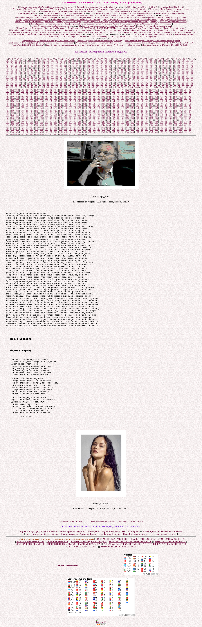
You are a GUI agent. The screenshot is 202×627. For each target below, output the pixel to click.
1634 (166, 110)
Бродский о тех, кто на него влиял (78, 30)
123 (102, 61)
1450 (31, 104)
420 (187, 69)
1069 (75, 90)
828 (167, 82)
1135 (17, 93)
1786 (146, 115)
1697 (94, 113)
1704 (127, 113)
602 (179, 75)
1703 (122, 113)
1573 (60, 108)
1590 (142, 108)
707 (48, 79)
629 (102, 76)
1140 (41, 93)
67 (85, 59)
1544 (108, 107)
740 (183, 79)
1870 (175, 118)
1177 (31, 94)
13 (48, 58)
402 (114, 69)
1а (9, 58)
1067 (65, 90)
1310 (108, 99)
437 (69, 70)
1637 (180, 110)
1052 (180, 89)
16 (66, 58)
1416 (55, 103)
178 (138, 62)
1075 (103, 90)
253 (69, 65)
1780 (118, 115)
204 (57, 63)
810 (93, 82)
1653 (70, 111)
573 (61, 75)
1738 (103, 114)
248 (48, 65)
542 (122, 73)
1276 (132, 97)
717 (89, 79)
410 (147, 69)
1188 (84, 94)
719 (97, 79)
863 (122, 83)
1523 (7, 107)
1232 (108, 96)
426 (24, 70)
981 (40, 87)
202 (48, 63)
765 (97, 80)
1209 (185, 94)
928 (12, 86)
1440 (170, 103)
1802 (36, 117)
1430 (122, 103)
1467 (113, 104)
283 (192, 65)
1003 (132, 87)
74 (109, 59)
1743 (127, 114)
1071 (84, 90)
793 (24, 82)
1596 (170, 108)
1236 (127, 96)
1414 (46, 103)
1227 (84, 96)
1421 (79, 103)
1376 (51, 101)
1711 (161, 113)
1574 (65, 108)
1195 (118, 94)
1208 (180, 94)
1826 (151, 117)
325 (175, 66)
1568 (36, 108)
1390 (118, 101)
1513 (146, 106)
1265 (79, 97)
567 (36, 75)
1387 (103, 101)
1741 (118, 114)
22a (102, 58)
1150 (89, 93)
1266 (84, 97)
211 (85, 63)
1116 (113, 92)
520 (32, 73)
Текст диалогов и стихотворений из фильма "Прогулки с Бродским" (85, 32)
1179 (41, 94)
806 (77, 82)
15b (62, 58)
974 (12, 87)
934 (36, 86)
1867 (161, 118)
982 (44, 87)
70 (96, 59)
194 (16, 63)
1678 (190, 111)
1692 (70, 113)
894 (61, 85)
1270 (103, 97)
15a (59, 58)
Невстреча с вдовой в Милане (46, 15)
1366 (190, 100)
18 (73, 58)
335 (28, 68)
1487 (22, 106)
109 (44, 61)
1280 (151, 97)
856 (93, 83)
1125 (156, 92)
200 (40, 63)
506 (163, 72)
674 (97, 78)
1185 (70, 94)
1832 (180, 117)
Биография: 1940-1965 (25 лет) (145, 7)
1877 (22, 120)
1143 (55, 93)
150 (24, 62)
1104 (55, 92)
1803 (41, 117)
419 (183, 69)
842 (36, 83)
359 (126, 68)
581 (93, 75)
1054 (190, 89)
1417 (60, 103)
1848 (70, 118)
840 (28, 83)
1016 (7, 89)
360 (130, 68)
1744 (132, 114)
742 (192, 79)
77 (119, 59)
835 (7, 83)
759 (73, 80)
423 (12, 70)
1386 (98, 101)
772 (126, 80)
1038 (113, 89)
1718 (7, 114)
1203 (156, 94)
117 (77, 61)
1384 (89, 101)
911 (130, 85)
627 (93, 76)
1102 (46, 92)
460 (163, 70)
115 (69, 61)
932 (28, 86)
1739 (108, 114)
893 (57, 85)
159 (61, 62)
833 (187, 82)
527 (61, 73)
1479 (170, 104)
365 (151, 68)
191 (192, 62)
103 (20, 61)
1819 (118, 117)
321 (96, 34)
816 (118, 82)
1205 (166, 94)
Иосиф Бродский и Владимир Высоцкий (76, 15)
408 (138, 69)
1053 (185, 89)
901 (89, 85)
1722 (27, 114)
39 (176, 58)
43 (190, 58)
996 (102, 87)
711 (65, 79)
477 (44, 72)
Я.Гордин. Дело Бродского (168, 11)
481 (61, 72)
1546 (118, 107)
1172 (7, 94)
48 (17, 59)
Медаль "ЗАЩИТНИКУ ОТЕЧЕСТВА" (28, 45)
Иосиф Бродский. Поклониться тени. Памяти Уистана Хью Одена (91, 24)
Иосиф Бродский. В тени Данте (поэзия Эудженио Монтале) (31, 32)
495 (118, 72)
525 (52, 73)
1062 (41, 90)
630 (106, 76)
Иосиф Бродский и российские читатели (137, 13)
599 (167, 75)
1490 (36, 106)
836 (12, 83)
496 (122, 72)
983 (48, 87)
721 (106, 79)
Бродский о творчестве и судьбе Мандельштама (50, 26)
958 (134, 86)
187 (175, 62)
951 (106, 86)
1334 (36, 100)
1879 (31, 120)
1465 (103, 104)
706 (44, 79)
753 (48, 80)
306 (97, 66)
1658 (94, 111)
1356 (142, 100)
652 (7, 78)
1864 (146, 118)
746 (20, 80)
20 (92, 58)
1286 (180, 97)
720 (102, 79)
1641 (12, 111)
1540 (89, 107)
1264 (75, 97)
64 (75, 59)
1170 (185, 93)
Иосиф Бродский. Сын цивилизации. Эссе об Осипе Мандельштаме (130, 20)
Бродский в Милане (103, 18)
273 (151, 65)
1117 (118, 92)
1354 (132, 100)
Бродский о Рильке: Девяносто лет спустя (154, 26)
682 (130, 78)
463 (175, 70)
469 (12, 72)
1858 (118, 118)
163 (77, 62)
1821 (127, 117)
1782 (127, 115)
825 (155, 82)
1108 (75, 92)
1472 (137, 104)
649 (183, 76)
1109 (79, 92)
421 (192, 69)
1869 (170, 118)
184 (163, 62)
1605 (27, 110)
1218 (41, 96)
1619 (94, 110)
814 (110, 82)
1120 (132, 92)
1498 (75, 106)
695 (187, 78)
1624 (118, 110)
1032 (84, 89)
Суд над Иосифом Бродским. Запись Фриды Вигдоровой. (132, 11)
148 (16, 62)
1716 (185, 113)
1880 (36, 120)
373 (183, 68)
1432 (132, 103)
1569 (41, 108)
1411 (31, 103)
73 (106, 59)
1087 (161, 90)
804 (69, 82)
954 (118, 86)
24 (109, 58)
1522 (190, 106)
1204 (161, 94)
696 (192, 78)
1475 (151, 104)
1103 (51, 92)
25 (113, 58)
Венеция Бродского (144, 15)
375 (192, 68)
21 (95, 58)
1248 (185, 96)
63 (72, 59)
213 (93, 63)
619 (61, 76)
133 (142, 61)
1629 (142, 110)
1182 (55, 94)
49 (20, 59)
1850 (79, 118)
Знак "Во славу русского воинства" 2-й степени (65, 45)
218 (114, 63)
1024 (46, 89)
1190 (94, 94)
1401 (170, 101)
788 (192, 80)
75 (113, 59)
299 (69, 66)
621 (69, 76)
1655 (79, 111)
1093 (190, 90)
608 (16, 76)
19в (88, 58)
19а (80, 58)
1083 (142, 90)
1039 (118, 89)
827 (163, 82)
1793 (180, 115)
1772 (79, 115)
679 (118, 78)
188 (179, 62)
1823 (137, 117)
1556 (166, 107)
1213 (17, 96)
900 (85, 85)
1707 (142, 113)
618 (57, 76)
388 (57, 69)
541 (118, 73)
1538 (79, 107)
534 (89, 73)
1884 (55, 120)
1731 (70, 114)
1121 (137, 92)
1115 (108, 92)
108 (40, 61)
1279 (146, 97)
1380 (70, 101)
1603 (17, 110)
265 (118, 65)
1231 (103, 96)
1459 (75, 104)
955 (122, 86)
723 (114, 79)
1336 (46, 100)
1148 (79, 93)
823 (147, 82)
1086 (156, 90)
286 (16, 66)
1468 (118, 104)
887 (32, 85)
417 (175, 69)
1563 (12, 108)
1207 (175, 94)
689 (163, 78)
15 (55, 58)
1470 (127, 104)
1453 (46, 104)
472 (24, 72)
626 (89, 76)
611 (28, 76)
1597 (175, 108)
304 (89, 66)
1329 (12, 100)
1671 (156, 111)
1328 (7, 100)
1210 (190, 94)
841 (32, 83)
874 (167, 83)
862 (118, 83)
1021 (31, 89)
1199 (137, 94)
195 (20, 63)
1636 (175, 110)
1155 (113, 93)
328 (67, 18)
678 (114, 78)
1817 (108, 117)
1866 (156, 118)
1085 (151, 90)
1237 (132, 96)
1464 (98, 104)
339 (44, 68)
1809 (70, 117)
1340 (65, 100)
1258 (46, 97)
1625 (122, 110)
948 (93, 86)
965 (163, 86)
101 (12, 61)
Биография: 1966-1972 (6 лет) (171, 7)
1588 (132, 108)
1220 (51, 96)
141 (92, 13)
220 (122, 63)
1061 (36, 90)
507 (167, 72)
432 (48, 70)
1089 (170, 90)
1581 (98, 108)
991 (81, 87)
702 (28, 79)
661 (44, 78)
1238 (137, 96)
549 (151, 73)
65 (79, 59)
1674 (170, 111)
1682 (22, 113)
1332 (27, 100)
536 (97, 73)
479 (52, 72)
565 (28, 75)
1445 (7, 104)
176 (130, 62)
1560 (185, 107)
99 (194, 59)
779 (155, 80)
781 (163, 80)
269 (134, 65)
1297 (46, 99)
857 (97, 83)
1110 (84, 92)
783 (171, 80)
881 (7, 85)
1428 (113, 103)
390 (65, 69)
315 (134, 66)
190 (187, 62)
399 (102, 69)
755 (57, 80)
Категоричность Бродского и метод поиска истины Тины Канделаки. (152, 41)
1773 (84, 115)
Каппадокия (140, 18)
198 (45, 13)
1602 (12, 110)
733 (155, 79)
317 (142, 66)
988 (69, 87)
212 (89, 63)
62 (68, 59)
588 (122, 75)
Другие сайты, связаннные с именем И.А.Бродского (136, 36)
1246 (175, 96)
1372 (31, 101)
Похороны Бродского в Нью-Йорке (22, 34)
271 (142, 65)
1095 (12, 92)
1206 (170, 94)
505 (159, 72)
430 (40, 70)
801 (57, 82)
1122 (142, 92)
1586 (122, 108)
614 (40, 76)
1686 (41, 113)
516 (16, 73)
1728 (55, 114)
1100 (36, 92)
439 (77, 70)
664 (57, 78)
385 (44, 69)
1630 (146, 110)
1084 (146, 90)
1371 (27, 101)
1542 (98, 107)
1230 (98, 96)
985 (57, 87)
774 (134, 80)
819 (130, 82)
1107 (70, 92)
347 (77, 68)
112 (57, 61)
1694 (79, 113)
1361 (166, 100)
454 (138, 70)
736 (167, 79)
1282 (161, 97)
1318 (146, 99)
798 (44, 82)
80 (129, 59)
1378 (60, 101)
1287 (185, 97)
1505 (108, 106)
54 (41, 59)
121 (93, 61)
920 (167, 85)
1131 (185, 92)
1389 (113, 101)
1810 (75, 117)
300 (73, 66)
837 (16, 83)
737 (171, 79)
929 (16, 86)
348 (81, 68)
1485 (12, 106)
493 (110, 72)
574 (65, 75)
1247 (180, 96)
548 (147, 73)
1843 (46, 118)
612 (32, 76)
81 (133, 59)
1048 (161, 89)
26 (124, 58)
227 (151, 63)
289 (28, 66)
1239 (142, 96)
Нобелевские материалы (184, 34)
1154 (108, 93)
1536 (70, 107)
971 (187, 86)
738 (175, 79)
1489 (31, 106)
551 (159, 73)
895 (65, 85)
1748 (151, 114)
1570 (46, 108)
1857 (113, 118)
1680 (12, 113)
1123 (146, 92)
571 (52, 75)
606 (7, 76)
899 (81, 85)
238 (7, 65)
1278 (142, 97)
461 (167, 70)
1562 (7, 108)
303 (85, 66)
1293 (27, 99)
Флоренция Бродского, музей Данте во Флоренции (36, 18)
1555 (161, 107)
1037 (108, 89)
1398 (156, 101)
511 (183, 72)
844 (44, 83)
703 (32, 79)
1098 (27, 92)
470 (16, 72)
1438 (161, 103)
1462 (89, 104)
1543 (103, 107)
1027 (60, 89)
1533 (55, 107)
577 (77, 75)
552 (163, 73)
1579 (89, 108)
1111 (89, 92)
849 (65, 83)
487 (85, 72)
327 (183, 66)
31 (145, 58)
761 (81, 80)
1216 (31, 96)
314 (130, 66)
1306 (89, 99)
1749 (156, 114)
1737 (98, 114)
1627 (132, 110)
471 (20, 72)
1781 (122, 115)
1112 (94, 92)
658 (32, 78)
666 (65, 78)
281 (183, 65)
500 (138, 72)
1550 (137, 107)
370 (171, 68)
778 (151, 80)
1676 (180, 111)
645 (167, 76)
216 (106, 63)
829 (171, 82)
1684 (31, 113)
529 (79, 26)
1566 (27, 108)
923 (179, 85)
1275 (127, 97)
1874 (7, 120)
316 (138, 66)
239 (52, 13)
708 (52, 79)
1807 (60, 117)
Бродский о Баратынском (176, 18)
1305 (84, 99)
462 (171, 70)
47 (14, 59)
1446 (12, 104)
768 (110, 80)
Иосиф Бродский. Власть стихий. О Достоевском (34, 22)
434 (57, 70)
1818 (113, 117)
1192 (103, 94)
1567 (31, 108)
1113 (98, 92)
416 (171, 69)
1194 (113, 94)
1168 (175, 93)
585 (110, 75)
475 (36, 72)
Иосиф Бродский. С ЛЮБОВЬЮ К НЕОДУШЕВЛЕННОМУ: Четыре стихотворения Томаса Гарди (107, 28)
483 (69, 72)
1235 (122, 96)
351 (74, 18)
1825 (146, 117)
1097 (22, 92)
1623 (113, 110)
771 (122, 80)
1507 (118, 106)
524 (48, 73)
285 (12, 66)
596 (155, 75)
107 (36, 61)
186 (171, 62)
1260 (55, 97)
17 (69, 58)
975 (16, 87)
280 (179, 65)
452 (130, 70)
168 (97, 62)
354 (162, 15)
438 (73, 70)
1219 (46, 96)
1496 (65, 106)
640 (147, 76)
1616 (79, 110)
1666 (132, 111)
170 (106, 62)
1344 (84, 100)
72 (102, 59)
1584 (113, 108)
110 (48, 61)
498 (130, 72)
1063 (46, 90)
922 (175, 85)
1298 (51, 99)
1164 (156, 93)
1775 (94, 115)
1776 (98, 115)
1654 (75, 111)
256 (81, 65)
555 (175, 73)
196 (24, 63)
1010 (166, 87)
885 (24, 85)
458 (155, 70)
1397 (151, 101)
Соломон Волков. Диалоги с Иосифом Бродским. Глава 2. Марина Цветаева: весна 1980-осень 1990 (155, 32)
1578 (84, 108)
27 (131, 58)
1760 (22, 115)
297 (61, 66)
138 (163, 61)
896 (69, 85)
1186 (75, 94)
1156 (118, 93)
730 (142, 79)
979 (32, 87)
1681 (17, 113)
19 (76, 58)
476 (40, 72)
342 (57, 68)
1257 (41, 97)
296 (57, 66)
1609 (46, 110)
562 (16, 75)
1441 (175, 103)
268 (130, 65)
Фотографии (142, 9)
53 (38, 59)
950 (102, 86)
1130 (180, 92)
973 (7, 87)
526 (57, 73)
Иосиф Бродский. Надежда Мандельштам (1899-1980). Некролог (146, 24)
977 (24, 87)
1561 (190, 107)
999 (114, 87)
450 (122, 70)
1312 (118, 99)
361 (134, 68)
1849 (75, 118)
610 (24, 76)
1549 (132, 107)
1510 (132, 106)
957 (130, 86)
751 (40, 80)
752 (44, 80)
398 (97, 69)
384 (40, 69)
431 (44, 70)
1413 (41, 103)
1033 (89, 89)
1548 (127, 107)
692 (175, 78)
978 (28, 87)
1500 (84, 106)
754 (52, 80)
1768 (60, 115)
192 (7, 63)
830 (175, 82)
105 (28, 61)
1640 (7, 111)
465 (183, 70)
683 (134, 78)
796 (36, 82)
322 (100, 34)
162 (73, 62)
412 (155, 69)
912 (134, 85)
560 (7, 75)
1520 (180, 106)
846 (52, 83)
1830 (170, 117)
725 (122, 79)
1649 (51, 111)
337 (36, 68)
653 (12, 78)
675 (102, 78)
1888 (75, 120)
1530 (41, 107)
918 (159, 85)
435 (61, 70)
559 (192, 73)
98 (190, 59)
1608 (41, 110)
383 (36, 69)
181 (151, 62)
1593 (156, 108)
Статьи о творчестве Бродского (100, 36)
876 (175, 83)
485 (77, 72)
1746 (142, 114)
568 (40, 75)
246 (40, 65)
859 (106, 83)
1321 (161, 99)
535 (93, 73)
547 (142, 73)
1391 (122, 101)
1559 (180, 107)
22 (98, 58)
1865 (151, 118)
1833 (185, 117)
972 (192, 86)
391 (69, 69)
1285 (175, 97)
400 (106, 69)
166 (89, 62)
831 (179, 82)
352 (97, 68)
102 (48, 13)
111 (52, 61)
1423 (89, 103)
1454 (51, 104)
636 (130, 76)
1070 (79, 90)
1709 (151, 113)
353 (102, 68)
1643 (22, 111)
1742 (122, 114)
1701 (113, 113)
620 (65, 76)
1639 (190, 110)
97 (187, 59)
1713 (170, 113)
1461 (84, 104)
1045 (146, 89)
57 (51, 59)
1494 (55, 106)
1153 (103, 93)
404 (122, 69)
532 (81, 73)
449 (118, 70)
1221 (55, 96)
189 (183, 62)
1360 (161, 100)
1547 (122, 107)
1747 (146, 114)
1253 (22, 97)
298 (65, 66)
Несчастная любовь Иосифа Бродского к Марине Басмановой (82, 11)
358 (122, 68)
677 (110, 78)
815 (114, 82)
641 (151, 76)
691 (171, 78)
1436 (151, 103)
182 (155, 62)
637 (134, 76)
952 (110, 86)
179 (142, 62)
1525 (17, 107)
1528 (31, 107)
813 (106, 82)
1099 (31, 92)
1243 (161, 96)
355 (110, 68)
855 (89, 83)
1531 (46, 107)
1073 (94, 90)
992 (85, 87)
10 (38, 58)
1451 (36, 104)
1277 (137, 97)
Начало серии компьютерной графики (156, 34)
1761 (27, 115)
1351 (118, 100)
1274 (122, 97)
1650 (55, 111)
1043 (137, 89)
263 (110, 65)
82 (136, 59)
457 (151, 70)
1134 (12, 93)
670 (81, 78)
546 (138, 73)
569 (44, 75)
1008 (156, 87)
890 (44, 85)
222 (130, 63)
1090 (175, 90)
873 (163, 83)
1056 (12, 90)
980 (36, 87)
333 (20, 68)
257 (85, 65)
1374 (41, 101)
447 (110, 70)
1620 (98, 110)
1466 (108, 104)
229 (159, 63)
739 (179, 79)
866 (134, 83)
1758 (12, 115)
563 (20, 75)
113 (61, 61)
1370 (22, 101)
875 (171, 83)
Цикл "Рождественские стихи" (122, 9)
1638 (185, 110)
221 (126, 63)
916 (151, 85)
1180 (46, 94)
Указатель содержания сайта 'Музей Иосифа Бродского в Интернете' (46, 7)
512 (187, 72)
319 (92, 34)
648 (179, 76)
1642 (17, 111)
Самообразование (48, 11)
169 (102, 62)
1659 (98, 111)
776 (142, 80)
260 (97, 65)
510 (179, 72)
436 (65, 70)
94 (177, 59)
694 (183, 78)
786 (183, 80)
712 (69, 79)
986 (61, 87)
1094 (7, 92)
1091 (180, 90)
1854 (98, 118)
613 (36, 76)
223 (134, 63)
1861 (132, 118)
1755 (185, 114)
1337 (51, 100)
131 (134, 61)
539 (60, 13)
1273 (118, 97)
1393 (132, 101)
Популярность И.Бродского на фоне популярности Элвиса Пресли (48, 41)
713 (73, 79)
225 (142, 63)
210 (81, 63)
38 (173, 58)
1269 (98, 97)
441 (85, 70)
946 (85, 86)
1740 (113, 114)
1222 (60, 96)
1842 (41, 118)
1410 (27, 103)
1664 (122, 111)
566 (32, 75)
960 (142, 86)
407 (134, 69)
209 (77, 63)
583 (102, 75)
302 (81, 66)
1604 (22, 110)
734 (159, 79)
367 (159, 68)
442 (89, 70)
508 (171, 72)
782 (167, 80)
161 (69, 62)
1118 (122, 92)
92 (170, 59)
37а (169, 58)
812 (102, 82)
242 (24, 65)
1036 (103, 89)
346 (73, 68)
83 (140, 59)
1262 (65, 97)
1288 (190, 97)
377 (12, 69)
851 (73, 83)
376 (7, 69)
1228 (89, 96)
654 (16, 78)
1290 (12, 99)
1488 (27, 106)
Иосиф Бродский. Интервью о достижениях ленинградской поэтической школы (116, 22)
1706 (137, 113)
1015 (190, 87)
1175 (22, 94)
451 (137, 34)
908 (118, 85)
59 (58, 59)
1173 (12, 94)
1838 (22, 118)
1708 (146, 113)
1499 (79, 106)
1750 (161, 114)
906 (110, 85)
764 (93, 80)
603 (183, 75)
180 (147, 62)
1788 (156, 115)
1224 (70, 96)
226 (147, 63)
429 (36, 70)
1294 (31, 99)
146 (7, 62)
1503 (98, 106)
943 (73, 86)
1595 (166, 108)
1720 (17, 114)
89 (160, 59)
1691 (65, 113)
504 (155, 72)
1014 (185, 87)
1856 (108, 118)
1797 (12, 117)
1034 (94, 89)
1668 (142, 111)
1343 (79, 100)
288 (125, 7)
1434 (142, 103)
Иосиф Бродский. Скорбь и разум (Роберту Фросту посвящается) (36, 30)
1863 (142, 118)
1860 (127, 118)
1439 (166, 103)
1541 (94, 107)
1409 (22, 103)
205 (61, 63)
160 (65, 62)
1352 (122, 100)
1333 (31, 100)
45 (7, 59)
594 (147, 75)
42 (186, 58)
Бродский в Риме (85, 18)
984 (52, 87)
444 (97, 70)
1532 (51, 107)
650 (187, 76)
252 (65, 65)
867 (138, 83)
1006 (147, 87)
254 (73, 65)
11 (41, 58)
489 (93, 72)
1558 (175, 107)
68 (89, 59)
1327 (190, 99)
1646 (36, 111)
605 (192, 75)
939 (57, 86)
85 (146, 59)
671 (128, 7)
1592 (151, 108)
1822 (132, 117)
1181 (51, 94)
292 (40, 66)
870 (151, 83)
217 (110, 63)
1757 (7, 115)
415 (167, 69)
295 (52, 66)
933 (32, 86)
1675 (175, 111)
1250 (7, 97)
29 (138, 58)
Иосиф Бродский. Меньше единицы (109, 30)
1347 (98, 100)
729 (138, 79)
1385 (94, 101)
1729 (60, 114)
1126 (161, 92)
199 (36, 63)
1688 (51, 113)
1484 (7, 106)
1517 (166, 106)
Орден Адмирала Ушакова (86, 43)
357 (118, 68)
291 (36, 66)
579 (85, 75)
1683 (27, 113)
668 (73, 78)
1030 (75, 89)
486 (81, 72)
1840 (31, 118)
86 (150, 59)
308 (106, 66)
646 (171, 76)
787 (187, 80)
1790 (166, 115)
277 (167, 65)
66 (82, 59)
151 (28, 62)
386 (48, 69)
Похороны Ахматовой (73, 13)
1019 (22, 89)
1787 (151, 115)
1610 (51, 110)
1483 (190, 104)
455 (142, 70)
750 (36, 80)
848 (61, 83)
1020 (27, 89)
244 (32, 65)
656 (24, 78)
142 (179, 61)
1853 (94, 118)
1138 (31, 93)
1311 (113, 99)
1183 (60, 94)
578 (81, 75)
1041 (127, 89)
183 (159, 62)
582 (97, 75)
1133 (7, 93)
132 (138, 61)
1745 (137, 114)
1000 (118, 87)
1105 (60, 92)
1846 (60, 118)
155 (44, 62)
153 (36, 62)
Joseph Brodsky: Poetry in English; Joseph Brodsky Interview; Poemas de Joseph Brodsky (40, 43)
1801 (31, 117)
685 (142, 78)
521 (36, 73)
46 (10, 59)
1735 (89, 114)
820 (134, 82)
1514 (151, 106)
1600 (190, 108)
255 (77, 65)
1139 (36, 93)
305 (93, 66)
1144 (60, 93)
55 (45, 59)
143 (183, 61)
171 (110, 62)
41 (183, 58)
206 (65, 63)
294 (48, 66)
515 (12, 73)
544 (130, 73)
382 (32, 69)
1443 (185, 103)
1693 (75, 113)
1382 (79, 101)
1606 (31, 110)
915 (147, 85)
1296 (41, 99)
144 (187, 61)
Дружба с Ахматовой (26, 13)
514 (7, 73)
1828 (161, 117)
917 (155, 85)
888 (36, 85)
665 (61, 78)
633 (118, 76)
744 (12, 80)
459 (159, 70)
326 (179, 66)
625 (85, 76)
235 (183, 63)
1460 (79, 104)
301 (77, 66)
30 (141, 58)
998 (110, 87)
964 (159, 86)
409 (142, 69)
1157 (122, 93)
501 (142, 72)
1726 (46, 114)
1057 (17, 90)
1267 (89, 97)
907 (114, 85)
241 (20, 65)
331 (12, 68)
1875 (12, 120)
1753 (175, 114)
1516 (161, 106)
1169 (180, 93)
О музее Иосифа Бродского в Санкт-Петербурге (95, 7)
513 (192, 72)
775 (138, 80)
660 (40, 78)
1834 (190, 117)
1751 (166, 114)
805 (107, 15)
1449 (27, 104)
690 (167, 78)
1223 (65, 96)
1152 (98, 93)
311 (118, 66)
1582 (103, 108)
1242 (156, 96)
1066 (60, 90)
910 (126, 85)
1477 (161, 104)
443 (93, 70)
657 (28, 78)
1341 (70, 100)
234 (179, 63)
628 (97, 76)
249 (52, 65)
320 (155, 66)
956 (126, 86)
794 (28, 82)
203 (52, 63)
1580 (94, 108)
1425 (98, 103)
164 (81, 62)
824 (151, 82)
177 (134, 62)
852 (77, 83)
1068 (70, 90)
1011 (171, 87)
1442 (180, 103)
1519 (175, 106)
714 (77, 79)
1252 (17, 97)
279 (175, 65)
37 (165, 58)
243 (28, 65)
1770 (70, 115)
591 (134, 75)
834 (192, 82)
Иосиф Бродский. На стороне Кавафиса (46, 24)
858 (102, 83)
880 (192, 83)
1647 (41, 111)
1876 (17, 120)
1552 (146, 107)
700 (20, 79)
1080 (127, 90)
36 (162, 58)
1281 (156, 97)
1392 (127, 101)
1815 (98, 117)
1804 (46, 117)
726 (126, 79)
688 (155, 78)
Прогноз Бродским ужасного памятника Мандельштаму (100, 41)
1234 (118, 96)
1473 (142, 104)
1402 (175, 101)
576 (73, 75)
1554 (156, 107)
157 (52, 62)
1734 (84, 114)
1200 (142, 94)
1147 (75, 93)
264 (114, 65)
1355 (137, 100)
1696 (89, 113)
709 (57, 79)
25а (116, 58)
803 (65, 82)
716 (85, 79)
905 (106, 85)
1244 (166, 96)
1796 (7, 117)
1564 (17, 108)
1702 (118, 113)
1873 (190, 118)
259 (93, 65)
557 (183, 73)
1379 (65, 101)
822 (142, 82)
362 (138, 68)
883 (16, 85)
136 (155, 61)
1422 (84, 103)
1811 (79, 117)
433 (52, 70)
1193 (108, 94)
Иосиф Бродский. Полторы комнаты (140, 30)
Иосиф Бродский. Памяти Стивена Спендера (167, 28)
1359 (156, 100)
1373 (36, 101)
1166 (166, 93)
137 (159, 61)
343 (61, 68)
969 (179, 86)
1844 (51, 118)
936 (44, 86)
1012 (175, 87)
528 (65, 73)
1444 (190, 103)
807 (81, 82)
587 (118, 75)
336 (32, 68)
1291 (17, 99)
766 (102, 80)
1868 (166, 118)
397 (93, 69)
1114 (103, 92)
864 (126, 83)
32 (148, 58)
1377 (55, 101)
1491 (41, 106)
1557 (170, 107)
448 (114, 70)
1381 (75, 101)
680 (122, 78)
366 (155, 68)
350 (89, 68)
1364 (180, 100)
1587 (127, 108)
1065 (55, 90)
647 (175, 76)
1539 (84, 107)
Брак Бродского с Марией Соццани (170, 13)
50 (24, 59)
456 (147, 70)
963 (155, 86)
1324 (175, 99)
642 (155, 76)
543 (126, 73)
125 (110, 61)
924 (183, 85)
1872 (185, 118)
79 (126, 59)
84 (143, 59)
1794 (185, 115)
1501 (89, 106)
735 (163, 79)
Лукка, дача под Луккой (122, 18)
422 (7, 70)
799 (48, 82)
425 (20, 70)
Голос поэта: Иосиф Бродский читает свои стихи (169, 9)
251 (61, 65)
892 (52, 85)
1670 (151, 111)
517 (20, 73)
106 (32, 61)
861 (114, 83)
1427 (108, 103)
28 (135, 58)
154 (40, 62)
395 (85, 69)
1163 (151, 93)
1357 (146, 100)
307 (102, 66)
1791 (170, 115)
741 (187, 79)
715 (81, 79)
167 (93, 62)
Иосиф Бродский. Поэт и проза (69, 22)
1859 (122, 118)
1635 (170, 110)
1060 (31, 90)
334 (24, 68)
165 (85, 62)
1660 (103, 111)
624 (81, 76)
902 (93, 85)
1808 (65, 117)
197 (28, 63)
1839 (27, 118)
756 (61, 80)
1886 (65, 120)
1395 (142, 101)
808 (85, 82)
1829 (166, 117)
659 (36, 78)
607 (12, 76)
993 (89, 87)
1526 (22, 107)
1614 (70, 110)
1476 (156, 104)
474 (32, 72)
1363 (175, 100)
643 (159, 76)
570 (48, 75)
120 (89, 61)
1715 (180, 113)
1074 (98, 90)
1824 (142, 117)
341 (52, 68)
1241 (151, 96)
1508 (122, 106)
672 (89, 78)
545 (134, 73)
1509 (127, 106)
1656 (84, 111)
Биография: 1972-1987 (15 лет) (25, 9)
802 (61, 82)
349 (104, 34)
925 (187, 85)
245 (36, 65)
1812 (84, 117)
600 (171, 75)
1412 (36, 103)
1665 (127, 111)
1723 (31, 114)
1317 (142, 99)
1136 (22, 93)
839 (24, 83)
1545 (113, 107)
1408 (17, 103)
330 (7, 68)
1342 (75, 100)
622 (73, 76)
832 (183, 82)
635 (126, 76)
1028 (65, 89)
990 (77, 87)
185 (167, 62)
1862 (137, 118)
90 (163, 59)
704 (36, 79)
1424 (94, 103)
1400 (166, 101)
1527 (27, 107)
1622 (108, 110)
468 (7, 72)
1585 (118, 108)
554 (171, 73)
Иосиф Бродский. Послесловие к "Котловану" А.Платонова (41, 28)
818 (126, 82)
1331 (22, 100)
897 (73, 85)
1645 (31, 111)
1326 (185, 99)
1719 (12, 114)
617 (52, 76)
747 (24, 80)
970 (183, 86)
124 (106, 61)
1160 (137, 93)
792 (20, 82)
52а (103, 15)
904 (102, 85)
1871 (180, 118)
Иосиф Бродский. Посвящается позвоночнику (169, 22)
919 (163, 85)
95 (180, 59)
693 (179, 78)
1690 (60, 113)
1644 (27, 111)
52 (31, 59)
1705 (132, 113)
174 (122, 62)
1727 (51, 114)
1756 (190, 114)
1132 (190, 92)
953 (114, 86)
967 (171, 86)
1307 (94, 99)
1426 (103, 103)
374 (187, 68)
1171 (190, 93)
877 (179, 83)
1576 (75, 108)
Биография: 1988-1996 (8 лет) (51, 9)
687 (151, 78)
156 (48, 62)
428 (32, 70)
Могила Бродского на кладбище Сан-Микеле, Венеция (60, 34)
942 (69, 86)
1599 (185, 108)
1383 (84, 101)
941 (65, 86)
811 (97, 82)
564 (24, 75)
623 (77, 76)
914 (142, 85)
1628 (137, 110)
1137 (27, 93)
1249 (190, 96)
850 (69, 83)
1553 (151, 107)
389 (61, 69)
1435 (146, 103)
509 (175, 72)
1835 (7, 118)
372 (179, 68)
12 (44, 58)
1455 (55, 104)
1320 (156, 99)
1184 (65, 94)
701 (24, 79)
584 (106, 75)
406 (130, 69)
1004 (137, 87)
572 (57, 75)
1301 (65, 99)
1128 (170, 92)
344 (71, 18)
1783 (132, 115)
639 (142, 76)
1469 (122, 104)
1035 (98, 89)
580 (89, 75)
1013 (180, 87)
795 (32, 82)
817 (122, 82)
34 (155, 58)
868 (142, 83)
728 (134, 79)
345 (69, 68)
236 (187, 63)
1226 (79, 96)
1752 (170, 114)
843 (40, 83)
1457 (65, 104)
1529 (36, 107)
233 (175, 63)
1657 (89, 111)
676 (106, 78)
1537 (75, 107)
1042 (132, 89)
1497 (70, 106)
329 (192, 66)
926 (192, 85)
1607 (36, 110)
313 (126, 66)
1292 (22, 99)
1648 (46, 111)
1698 (98, 113)
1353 (127, 100)
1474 (146, 104)
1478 (166, 104)
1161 (142, 93)
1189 (89, 94)
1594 (161, 108)
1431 (127, 103)
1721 (22, 114)
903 (97, 85)
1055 (7, 90)
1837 (17, 118)
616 (48, 76)
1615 (75, 110)
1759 (17, 115)
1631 (151, 110)
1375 (46, 101)
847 (57, 83)
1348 (103, 100)
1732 (75, 114)
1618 (89, 110)
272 (147, 65)
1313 (122, 99)
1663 (118, 111)
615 (44, 76)
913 (138, 85)
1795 (190, 115)
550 (155, 73)
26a (128, 58)
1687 (46, 113)
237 (192, 63)
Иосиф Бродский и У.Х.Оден (122, 15)
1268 (94, 97)
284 (7, 66)
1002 (127, 87)
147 (12, 62)
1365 (185, 100)
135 (151, 61)
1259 (51, 97)
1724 (36, 114)
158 (57, 62)
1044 (142, 89)
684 (138, 78)
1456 (60, 104)
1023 (41, 89)
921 (171, 85)
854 (85, 83)
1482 (185, 104)
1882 (46, 120)
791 (16, 82)
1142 (51, 93)
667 (69, 78)
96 (184, 59)
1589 (137, 108)
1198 (132, 94)
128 (122, 61)
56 (48, 59)
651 (192, 76)
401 (110, 69)
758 (69, 80)
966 (167, 86)
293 (44, 66)
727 (130, 79)
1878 (27, 120)
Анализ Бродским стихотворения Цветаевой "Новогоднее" (111, 26)
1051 (175, 89)
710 (61, 79)
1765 (46, 115)
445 (102, 70)
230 (163, 63)
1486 (17, 106)
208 (73, 63)
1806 (55, 117)
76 (116, 59)
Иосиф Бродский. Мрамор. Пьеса (173, 20)
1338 (55, 100)
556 (179, 73)
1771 (75, 115)
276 (163, 65)
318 (147, 66)
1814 (94, 117)
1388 (108, 101)
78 (123, 59)
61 (65, 59)
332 (16, 68)
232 (171, 63)
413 (159, 69)
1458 (70, 104)
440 (81, 70)
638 (138, 76)
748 (28, 80)
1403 (180, 101)
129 (126, 61)
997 (106, 87)
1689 (55, 113)
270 (138, 65)
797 (40, 82)
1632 (156, 110)
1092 (185, 90)
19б (84, 58)
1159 (132, 93)
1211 (7, 96)
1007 (151, 87)
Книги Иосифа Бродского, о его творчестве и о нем (65, 36)
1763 (36, 115)
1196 (122, 94)
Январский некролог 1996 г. (107, 13)
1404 (185, 101)
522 (40, 73)
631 (110, 76)
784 (175, 80)
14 (51, 58)
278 (171, 65)
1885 (60, 120)
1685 (36, 113)
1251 (12, 97)
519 (28, 73)
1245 (170, 96)
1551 (142, 107)
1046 (151, 89)
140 (171, 61)
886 (28, 85)
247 (44, 65)
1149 (84, 93)
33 (152, 58)
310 (114, 66)
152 (32, 62)
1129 (175, 92)
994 (93, 87)
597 (159, 75)
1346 (94, 100)
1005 (142, 87)
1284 (170, 97)
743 (7, 80)
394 (81, 69)
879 (187, 83)
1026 (55, 89)
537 (102, 73)
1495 (60, 106)
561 (12, 75)
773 (130, 80)
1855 (103, 118)
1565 (22, 108)
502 (147, 72)
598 (163, 75)
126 (114, 61)
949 (97, 86)
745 (16, 80)
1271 (108, 97)
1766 (51, 115)
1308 (98, 99)
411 (151, 69)
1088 (166, 90)
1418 (65, 103)
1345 (89, 100)
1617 (84, 110)
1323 (170, 99)
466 (187, 70)
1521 (185, 106)
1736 (94, 114)
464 (179, 70)
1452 (41, 104)
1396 (146, 101)
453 (134, 70)
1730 (65, 114)
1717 (190, 113)
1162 (146, 93)
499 (134, 72)
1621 (103, 110)
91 (167, 59)
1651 (60, 111)
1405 (190, 101)
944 (77, 86)
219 (118, 63)
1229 (94, 96)
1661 (108, 111)
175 (126, 62)
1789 (161, 115)
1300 (60, 99)
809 (89, 82)
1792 (175, 115)
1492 (46, 106)
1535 (65, 107)
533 (85, 73)
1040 (122, 89)
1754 (180, 114)
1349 (108, 100)
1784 (137, 115)
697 (7, 79)
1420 (75, 103)
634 (122, 76)
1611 (55, 110)
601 (175, 75)
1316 (137, 99)
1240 (146, 96)
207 (69, 63)
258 (89, 65)
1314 (127, 99)
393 (77, 69)
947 (89, 86)
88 (157, 59)
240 (16, 65)
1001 (123, 87)
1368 (12, 101)
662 (48, 78)
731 (147, 79)
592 (138, 75)
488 (89, 72)
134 (147, 61)
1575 (70, 108)
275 (159, 65)
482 (65, 72)
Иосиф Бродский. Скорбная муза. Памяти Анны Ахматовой (76, 20)
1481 (180, 104)
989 (73, 87)
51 (27, 59)
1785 (142, 115)
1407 (12, 103)
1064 (51, 90)
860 (110, 83)
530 (83, 26)
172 (114, 62)
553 (167, 73)
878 (183, 83)
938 (52, 86)
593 (142, 75)
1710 (156, 113)
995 (97, 87)
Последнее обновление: (166, 45)
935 (40, 86)
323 (167, 66)
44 (193, 58)
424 (16, 70)
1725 (41, 114)
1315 (132, 99)
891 (48, 85)
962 (151, 86)
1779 (113, 115)
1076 (108, 90)
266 (122, 65)
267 (126, 65)
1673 (166, 111)
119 (85, 61)
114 (65, 61)
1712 (166, 113)
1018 (17, 89)
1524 (12, 107)
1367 (7, 101)
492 (106, 72)
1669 (146, 111)
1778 (108, 115)
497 (126, 72)
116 (73, 61)
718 (93, 79)
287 (20, 66)
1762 (31, 115)
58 (55, 59)
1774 (89, 115)
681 (126, 78)
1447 (17, 104)
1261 (60, 97)
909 (122, 85)
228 (155, 63)
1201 (146, 94)
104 (24, 61)
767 (106, 80)
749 (32, 80)
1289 (7, 99)
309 (110, 66)
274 (155, 65)
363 (142, 68)
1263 (70, 97)
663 (52, 78)
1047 (156, 89)
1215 (27, 96)
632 (114, 76)
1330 (17, 100)
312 (122, 66)
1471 (132, 104)
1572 (55, 108)
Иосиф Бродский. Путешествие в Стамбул (175, 30)
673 (93, 78)
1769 (65, 115)
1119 (127, 92)
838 (20, 83)
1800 (27, 117)
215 (102, 63)
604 (187, 75)
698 (12, 79)
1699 (103, 113)
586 (114, 75)
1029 (70, 89)
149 (20, 62)
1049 (166, 89)
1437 (156, 103)
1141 (46, 93)
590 (130, 75)
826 (159, 82)
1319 (151, 99)
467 (192, 70)
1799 (22, 117)
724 (118, 79)
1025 (51, 89)
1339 (60, 100)
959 (138, 86)
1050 (170, 89)
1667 (137, 111)
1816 (103, 117)
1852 (89, 118)
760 (77, 80)
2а (15, 58)
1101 (41, 92)
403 (118, 69)
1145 (65, 93)
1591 (146, 108)
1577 (79, 108)
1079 (122, 90)
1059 (27, 90)
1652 (65, 111)
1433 (137, 103)
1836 (12, 118)
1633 (161, 110)
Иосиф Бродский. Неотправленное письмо (33, 20)
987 (65, 87)
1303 (75, 99)
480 (57, 72)
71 (99, 59)
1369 (17, 101)
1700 (108, 113)
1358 (151, 100)
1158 (127, 93)
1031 (79, 89)
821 (138, 82)
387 (52, 69)
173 (118, 62)
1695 (84, 113)
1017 (12, 89)
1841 (36, 118)
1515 (156, 106)
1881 (41, 120)
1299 (55, 99)
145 (192, 61)
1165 (161, 93)
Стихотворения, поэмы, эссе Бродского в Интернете (86, 9)
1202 (151, 94)
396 (89, 69)
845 (48, 83)
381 (28, 69)
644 (163, 76)
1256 (36, 97)
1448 (22, 104)
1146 (70, 93)
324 (171, 66)
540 (114, 73)
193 (12, 63)
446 (106, 70)
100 (7, 61)
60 (62, 59)
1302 (70, 99)
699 (16, 79)
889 (40, 85)
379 (20, 69)
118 (81, 61)
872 (159, 83)
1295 (36, 99)
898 (77, 85)
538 (106, 73)
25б (120, 58)
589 (126, 75)
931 (24, 86)
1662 (113, 111)
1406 (7, 103)
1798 (17, 117)
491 (102, 72)
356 (166, 15)
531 (77, 73)
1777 (103, 115)
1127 (166, 92)
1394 (137, 101)
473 (28, 72)
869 (147, 83)
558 (187, 73)
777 (147, 80)
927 (7, 86)
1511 (137, 106)
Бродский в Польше (155, 18)
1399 (161, 101)
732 (151, 79)
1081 (132, 90)
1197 (127, 94)
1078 (118, 90)
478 (48, 72)
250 (57, 65)
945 (81, 86)
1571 (51, 108)
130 (130, 61)
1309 (103, 99)
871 (155, 83)
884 (20, 85)
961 (147, 86)
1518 (170, 106)
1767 (55, 115)
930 (20, 86)
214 (97, 63)
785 (179, 80)
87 (153, 59)
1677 (185, 111)
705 (40, 79)
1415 (51, 103)
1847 (65, 118)
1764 (41, 115)
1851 (84, 118)
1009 (161, 87)
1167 (170, 93)
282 (187, 65)
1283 (166, 97)
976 (20, 87)
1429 (118, 103)
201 (44, 63)
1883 (51, 120)
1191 (98, 94)
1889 (79, 120)
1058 (22, 90)
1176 (27, 94)
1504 (103, 106)
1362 (170, 100)
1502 (94, 106)
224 (138, 63)
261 (102, 65)
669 (77, 78)
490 (56, 13)
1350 (113, 100)
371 (175, 68)
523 (44, 73)
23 (106, 58)
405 (126, 69)
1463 (94, 104)
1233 (113, 96)
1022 (36, 89)
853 (81, 83)
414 (163, 69)
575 (69, 75)
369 (167, 68)
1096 (17, 92)
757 (65, 80)
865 (130, 83)
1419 (70, 103)
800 (52, 82)
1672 (161, 111)
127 (118, 61)
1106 (65, 92)
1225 (75, 96)
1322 (166, 99)
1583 (108, 108)
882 (12, 85)
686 (147, 78)
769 (114, 80)
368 (163, 68)
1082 (137, 90)
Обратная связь (134, 45)
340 (48, 68)
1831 (175, 117)
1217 (36, 96)
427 (28, 70)
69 (92, 59)
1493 (51, 106)
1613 (65, 110)
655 (20, 78)
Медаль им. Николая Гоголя (111, 43)
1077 (113, 90)
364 (147, 68)
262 (106, 65)
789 (7, 82)
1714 (175, 113)
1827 (156, 117)
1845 (55, 118)
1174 (17, 94)
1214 (22, 96)
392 (73, 69)
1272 (113, 97)
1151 (94, 93)
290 (32, 66)
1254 (27, 97)
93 (174, 59)
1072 (89, 90)
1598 (180, 108)
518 (24, 73)
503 (151, 72)
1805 (51, 117)
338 (40, 68)
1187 (79, 94)
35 (158, 58)
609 (20, 76)
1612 (60, 110)
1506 (113, 106)
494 (114, 72)
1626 (127, 110)
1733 (79, 114)
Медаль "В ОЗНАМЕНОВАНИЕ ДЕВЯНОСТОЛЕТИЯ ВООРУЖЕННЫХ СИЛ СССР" (160, 43)
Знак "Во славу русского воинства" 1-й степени (106, 45)
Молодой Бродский (31, 11)
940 (61, 86)
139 (167, 61)
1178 (36, 94)
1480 (175, 104)
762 (85, 80)
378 (16, 69)
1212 (12, 96)
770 (118, 80)
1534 (60, 107)
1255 (31, 97)
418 (179, 69)
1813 (89, 117)
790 (12, 82)
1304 (79, 99)
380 (24, 69)
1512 (142, 106)
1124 (151, 92)
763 (89, 80)
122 (97, 61)
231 (167, 63)
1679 (7, 113)
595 (151, 75)
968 (175, 86)
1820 (122, 117)
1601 (7, 110)
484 (73, 72)
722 (110, 79)
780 (159, 80)
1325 (180, 99)
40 (179, 58)
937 (48, 86)
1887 (70, 120)
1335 (41, 100)
